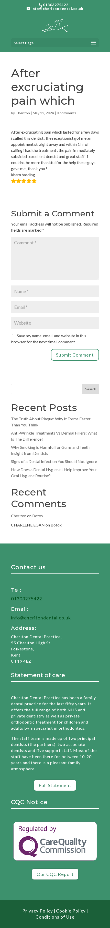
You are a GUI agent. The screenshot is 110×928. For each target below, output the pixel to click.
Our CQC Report (55, 874)
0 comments (66, 113)
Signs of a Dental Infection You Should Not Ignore (54, 461)
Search (90, 389)
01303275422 (55, 5)
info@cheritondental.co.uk (41, 617)
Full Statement (55, 785)
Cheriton (23, 113)
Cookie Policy (71, 911)
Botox (37, 515)
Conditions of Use (55, 917)
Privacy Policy (37, 911)
